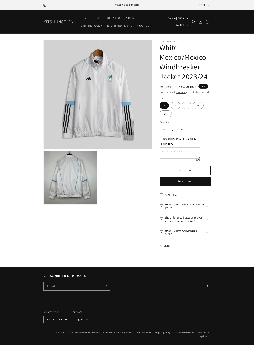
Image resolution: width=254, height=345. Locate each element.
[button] (194, 22)
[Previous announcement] (95, 5)
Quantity (164, 122)
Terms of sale (204, 332)
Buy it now (185, 181)
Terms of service (143, 332)
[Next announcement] (159, 5)
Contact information (184, 332)
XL (198, 105)
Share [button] (167, 245)
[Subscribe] (106, 286)
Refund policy (108, 332)
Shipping (181, 92)
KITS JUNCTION (70, 332)
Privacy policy (125, 332)
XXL (165, 113)
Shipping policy (163, 332)
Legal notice (205, 336)
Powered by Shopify (88, 332)
